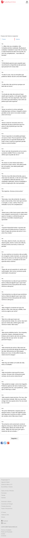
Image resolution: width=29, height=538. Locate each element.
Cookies (3, 534)
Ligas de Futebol (5, 482)
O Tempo (3, 512)
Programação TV (5, 480)
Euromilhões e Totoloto (7, 487)
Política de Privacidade (6, 532)
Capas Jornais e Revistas (7, 490)
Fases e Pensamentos (6, 508)
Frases (4, 39)
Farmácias (3, 493)
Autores (18, 39)
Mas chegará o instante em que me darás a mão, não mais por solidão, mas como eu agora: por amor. (14, 309)
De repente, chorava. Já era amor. (12, 191)
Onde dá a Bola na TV (6, 484)
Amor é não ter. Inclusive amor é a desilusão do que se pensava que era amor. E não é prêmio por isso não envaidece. (13, 125)
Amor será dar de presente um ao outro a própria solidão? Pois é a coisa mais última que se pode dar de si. (14, 153)
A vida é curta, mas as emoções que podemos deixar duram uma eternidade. (14, 75)
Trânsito (3, 495)
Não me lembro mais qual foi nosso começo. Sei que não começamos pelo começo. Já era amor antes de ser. (13, 374)
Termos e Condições (6, 530)
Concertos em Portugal (7, 504)
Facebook (5, 521)
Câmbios (3, 497)
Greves (3, 517)
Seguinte (14, 438)
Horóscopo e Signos (6, 501)
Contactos (3, 535)
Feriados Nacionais (6, 506)
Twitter (4, 523)
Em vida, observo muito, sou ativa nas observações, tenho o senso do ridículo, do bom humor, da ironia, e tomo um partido (14, 243)
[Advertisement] (14, 19)
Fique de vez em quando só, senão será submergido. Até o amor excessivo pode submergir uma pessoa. (14, 271)
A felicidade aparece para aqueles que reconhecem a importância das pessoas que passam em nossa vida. (14, 65)
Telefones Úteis (5, 514)
